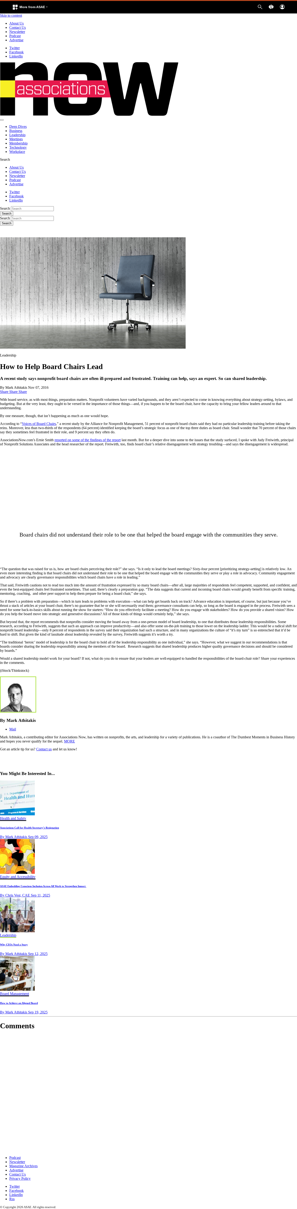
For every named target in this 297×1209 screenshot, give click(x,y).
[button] (30, 7)
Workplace (17, 152)
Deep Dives (18, 127)
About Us (16, 23)
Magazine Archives (23, 1166)
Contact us (44, 749)
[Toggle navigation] (2, 120)
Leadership (17, 135)
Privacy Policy (20, 1178)
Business (15, 131)
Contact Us (17, 27)
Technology (18, 147)
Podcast (15, 36)
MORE (69, 741)
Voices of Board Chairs (39, 424)
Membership (18, 143)
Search (5, 208)
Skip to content (11, 15)
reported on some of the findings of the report (88, 440)
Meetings (16, 139)
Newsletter (17, 32)
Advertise (16, 40)
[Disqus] (148, 1093)
